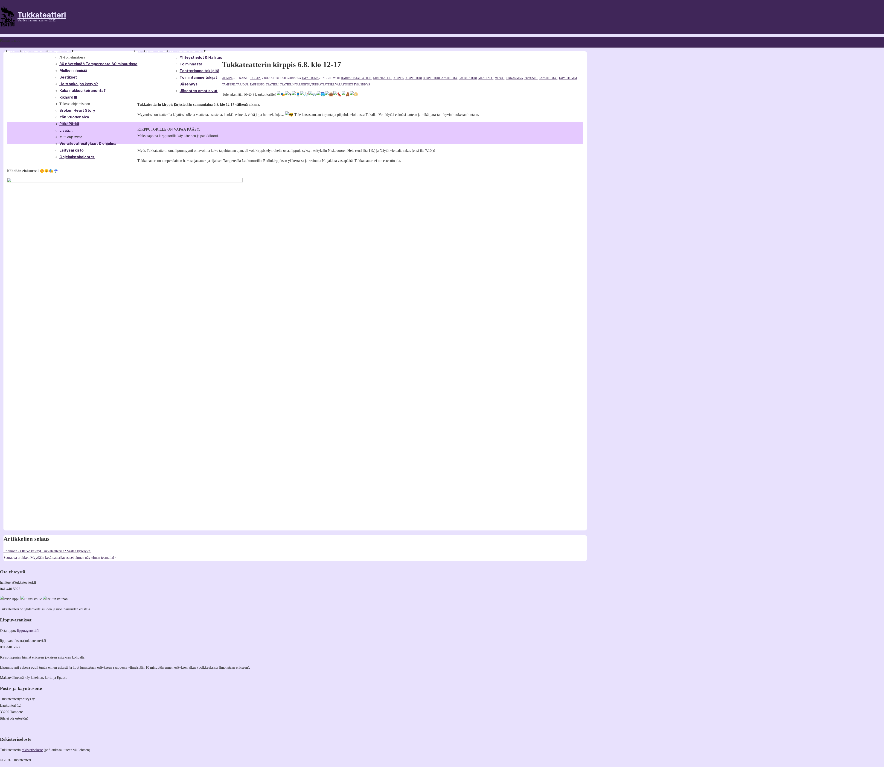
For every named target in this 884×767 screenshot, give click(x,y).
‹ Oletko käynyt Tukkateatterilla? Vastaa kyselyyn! (47, 551)
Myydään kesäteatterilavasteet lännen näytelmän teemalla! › (59, 557)
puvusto (531, 78)
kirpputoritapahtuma (440, 78)
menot (499, 78)
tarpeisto (257, 84)
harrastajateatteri (356, 78)
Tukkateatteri (41, 14)
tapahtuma (310, 78)
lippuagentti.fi (27, 630)
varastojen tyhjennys (352, 84)
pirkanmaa (514, 78)
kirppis (398, 78)
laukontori (468, 78)
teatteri (272, 84)
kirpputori (413, 78)
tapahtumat (548, 78)
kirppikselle (382, 78)
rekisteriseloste (32, 750)
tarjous (242, 84)
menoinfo (485, 78)
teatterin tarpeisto (295, 84)
